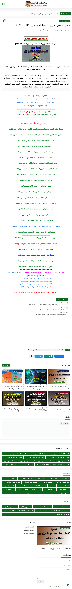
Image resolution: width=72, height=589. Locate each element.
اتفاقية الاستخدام (29, 533)
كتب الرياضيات (56, 510)
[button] (59, 356)
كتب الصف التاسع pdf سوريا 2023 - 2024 (56, 549)
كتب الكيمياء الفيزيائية (63, 482)
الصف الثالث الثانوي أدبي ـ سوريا (60, 457)
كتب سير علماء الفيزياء (31, 482)
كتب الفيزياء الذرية (41, 478)
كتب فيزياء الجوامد (9, 485)
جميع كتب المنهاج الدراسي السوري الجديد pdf (35, 287)
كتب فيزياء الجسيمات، (23, 485)
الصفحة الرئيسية (29, 527)
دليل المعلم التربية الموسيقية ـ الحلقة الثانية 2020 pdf (36, 209)
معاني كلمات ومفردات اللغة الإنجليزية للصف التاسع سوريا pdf (36, 261)
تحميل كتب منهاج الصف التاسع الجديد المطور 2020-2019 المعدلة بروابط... (47, 304)
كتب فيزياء (52, 485)
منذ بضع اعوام (62, 302)
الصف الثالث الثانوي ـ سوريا (36, 457)
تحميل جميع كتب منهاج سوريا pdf (35, 105)
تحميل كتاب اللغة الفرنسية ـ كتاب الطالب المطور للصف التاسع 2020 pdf (36, 226)
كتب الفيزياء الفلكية (26, 478)
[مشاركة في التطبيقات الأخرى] (31, 356)
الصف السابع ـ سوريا (43, 464)
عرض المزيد (6, 365)
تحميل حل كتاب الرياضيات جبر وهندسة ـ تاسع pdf (36, 249)
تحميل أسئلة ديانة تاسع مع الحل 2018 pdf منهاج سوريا (52, 309)
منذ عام (67, 384)
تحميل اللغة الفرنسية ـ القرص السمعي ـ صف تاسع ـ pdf (36, 232)
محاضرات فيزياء (64, 493)
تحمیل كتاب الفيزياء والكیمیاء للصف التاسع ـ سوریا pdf (36, 152)
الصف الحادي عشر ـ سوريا (27, 461)
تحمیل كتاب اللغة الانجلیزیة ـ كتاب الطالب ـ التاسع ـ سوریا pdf (36, 163)
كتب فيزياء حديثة (50, 489)
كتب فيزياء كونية (23, 489)
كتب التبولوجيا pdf (26, 507)
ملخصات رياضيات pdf (63, 514)
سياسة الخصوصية (29, 530)
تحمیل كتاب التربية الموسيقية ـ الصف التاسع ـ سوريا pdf (36, 203)
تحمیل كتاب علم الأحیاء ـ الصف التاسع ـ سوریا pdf (36, 157)
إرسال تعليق (64, 423)
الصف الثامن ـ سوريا (63, 461)
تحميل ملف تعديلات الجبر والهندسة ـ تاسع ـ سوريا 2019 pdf (36, 238)
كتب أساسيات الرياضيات (62, 507)
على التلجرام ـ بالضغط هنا (16, 272)
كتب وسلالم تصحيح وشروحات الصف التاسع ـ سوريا (35, 99)
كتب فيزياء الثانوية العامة (39, 485)
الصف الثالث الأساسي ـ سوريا (17, 453)
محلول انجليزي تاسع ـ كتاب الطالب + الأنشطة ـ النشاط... (36, 410)
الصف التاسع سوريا (64, 21)
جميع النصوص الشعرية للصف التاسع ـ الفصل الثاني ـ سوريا (13, 410)
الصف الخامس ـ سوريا (10, 461)
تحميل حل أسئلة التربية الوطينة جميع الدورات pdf (36, 266)
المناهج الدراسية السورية (45, 349)
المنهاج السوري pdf (32, 349)
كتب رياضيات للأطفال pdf (26, 510)
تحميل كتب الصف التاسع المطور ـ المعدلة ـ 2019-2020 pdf (36, 115)
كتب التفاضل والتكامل (11, 507)
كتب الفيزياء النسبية (10, 478)
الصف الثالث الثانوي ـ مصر (14, 457)
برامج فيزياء (54, 478)
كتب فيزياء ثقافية (64, 489)
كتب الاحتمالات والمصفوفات (43, 507)
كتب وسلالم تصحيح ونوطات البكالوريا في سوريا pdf (35, 102)
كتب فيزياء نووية (9, 489)
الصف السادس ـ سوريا (27, 464)
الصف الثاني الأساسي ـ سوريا (46, 461)
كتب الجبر (66, 510)
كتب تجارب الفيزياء (47, 482)
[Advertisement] (36, 331)
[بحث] (3, 4)
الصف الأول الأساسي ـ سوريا (61, 453)
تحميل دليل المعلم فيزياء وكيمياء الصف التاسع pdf (36, 255)
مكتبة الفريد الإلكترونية (52, 586)
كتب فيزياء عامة (36, 489)
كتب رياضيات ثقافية (42, 510)
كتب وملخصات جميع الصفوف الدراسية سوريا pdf (35, 284)
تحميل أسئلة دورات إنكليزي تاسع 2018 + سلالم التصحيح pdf (51, 314)
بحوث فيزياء (65, 478)
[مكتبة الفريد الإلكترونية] (36, 4)
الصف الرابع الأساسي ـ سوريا (61, 464)
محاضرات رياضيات (9, 510)
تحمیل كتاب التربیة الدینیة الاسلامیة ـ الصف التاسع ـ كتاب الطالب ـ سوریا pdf (36, 129)
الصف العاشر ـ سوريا (10, 464)
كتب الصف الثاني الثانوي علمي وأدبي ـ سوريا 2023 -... (43, 14)
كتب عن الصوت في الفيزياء (12, 482)
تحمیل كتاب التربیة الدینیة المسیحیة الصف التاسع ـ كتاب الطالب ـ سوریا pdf (36, 135)
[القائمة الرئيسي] (69, 4)
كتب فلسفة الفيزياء (63, 485)
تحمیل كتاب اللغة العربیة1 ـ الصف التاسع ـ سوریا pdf (36, 140)
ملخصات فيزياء (30, 493)
